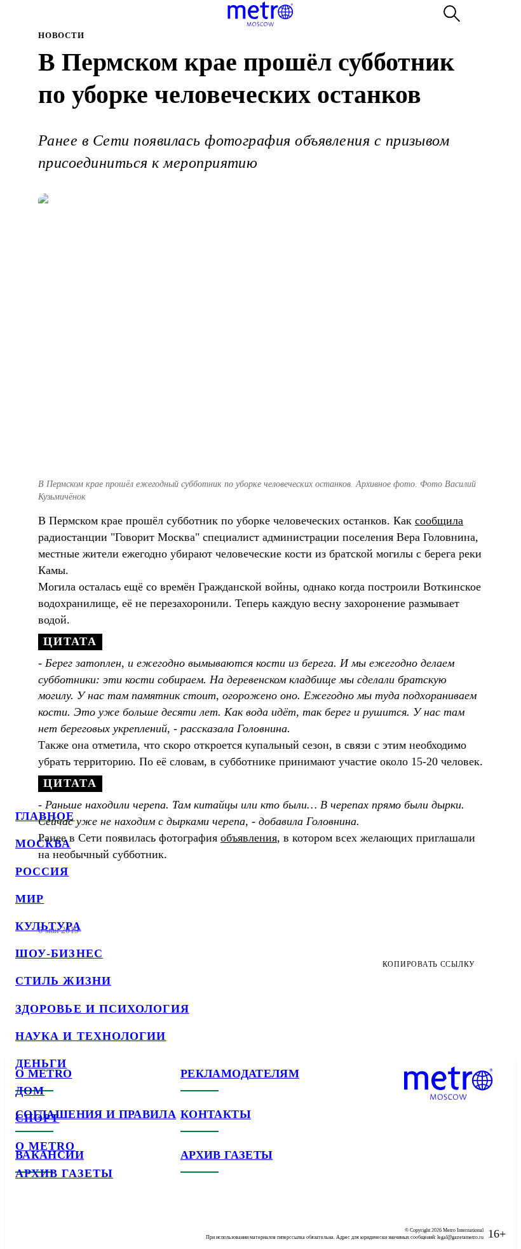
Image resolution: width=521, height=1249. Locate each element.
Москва (43, 843)
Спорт (37, 1118)
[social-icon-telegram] (51, 1223)
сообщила (439, 520)
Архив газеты (64, 1173)
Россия (42, 871)
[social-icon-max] (101, 1223)
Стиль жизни (63, 980)
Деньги (41, 1063)
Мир (29, 898)
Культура (48, 926)
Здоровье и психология (102, 1008)
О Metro (45, 1146)
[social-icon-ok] (76, 1223)
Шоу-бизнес (59, 953)
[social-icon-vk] (25, 1223)
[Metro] (260, 14)
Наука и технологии (90, 1036)
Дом (29, 1090)
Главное (45, 816)
